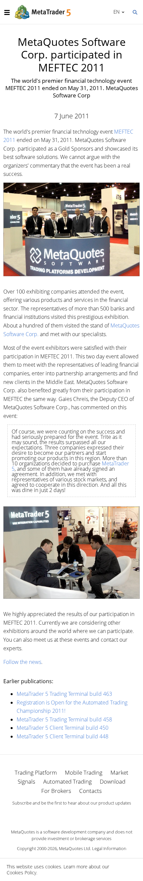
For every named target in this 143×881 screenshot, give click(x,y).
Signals (26, 781)
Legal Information (109, 848)
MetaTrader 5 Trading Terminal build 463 (64, 693)
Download (112, 781)
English (115, 11)
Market (119, 772)
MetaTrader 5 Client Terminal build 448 (62, 736)
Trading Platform (36, 772)
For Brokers (56, 791)
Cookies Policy (21, 872)
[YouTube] (82, 814)
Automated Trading (67, 781)
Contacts (90, 791)
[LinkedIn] (71, 814)
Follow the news (22, 662)
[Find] (135, 12)
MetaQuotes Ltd (74, 848)
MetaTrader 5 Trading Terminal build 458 (64, 719)
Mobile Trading (83, 772)
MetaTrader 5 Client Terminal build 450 (62, 727)
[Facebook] (61, 814)
